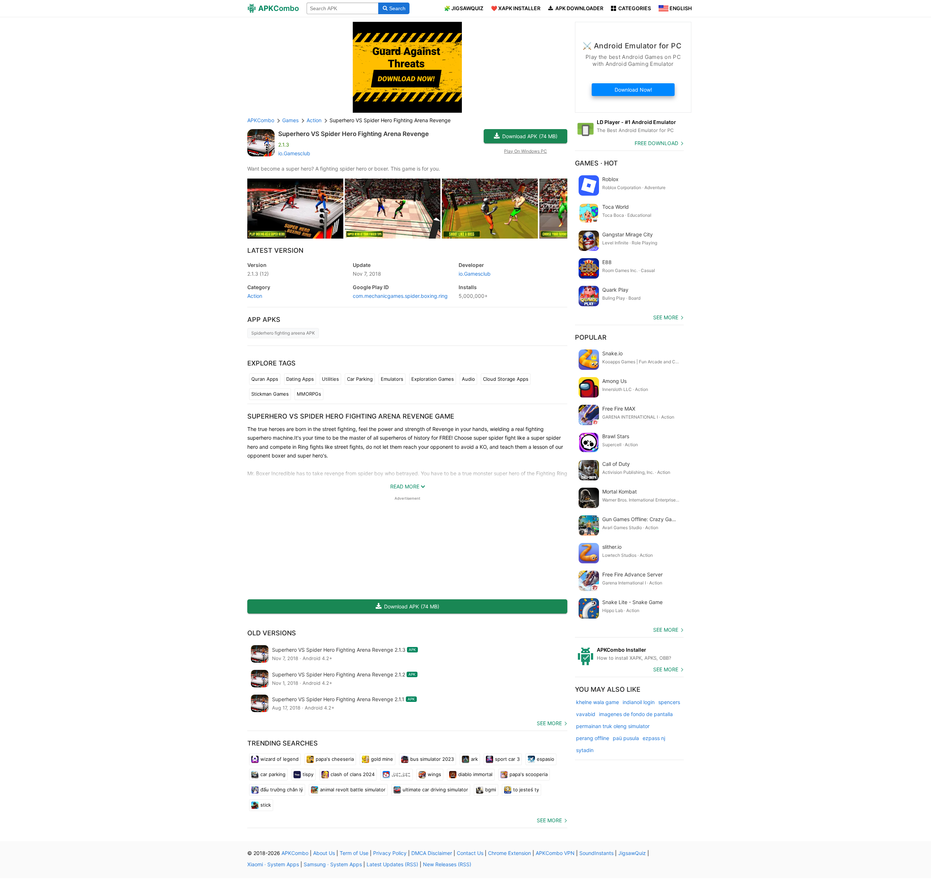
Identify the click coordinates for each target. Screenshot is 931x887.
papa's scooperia (529, 774)
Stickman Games (270, 394)
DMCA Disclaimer (431, 853)
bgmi (490, 789)
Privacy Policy (390, 853)
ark (474, 759)
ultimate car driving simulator (435, 789)
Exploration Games (432, 379)
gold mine (382, 759)
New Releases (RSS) (447, 864)
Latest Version (275, 250)
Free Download (656, 143)
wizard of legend (279, 759)
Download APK (530, 136)
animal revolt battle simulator (352, 789)
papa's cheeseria (335, 759)
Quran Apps (264, 379)
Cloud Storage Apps (505, 379)
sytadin (585, 750)
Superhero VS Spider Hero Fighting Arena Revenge (353, 133)
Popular (591, 337)
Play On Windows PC (525, 151)
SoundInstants (596, 853)
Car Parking (360, 379)
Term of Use (354, 853)
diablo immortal (475, 774)
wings (434, 774)
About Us (324, 853)
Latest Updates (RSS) (392, 864)
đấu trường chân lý (281, 789)
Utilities (330, 379)
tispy (308, 774)
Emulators (392, 379)
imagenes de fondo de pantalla (636, 714)
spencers (669, 702)
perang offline (592, 738)
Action (254, 296)
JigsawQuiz (632, 853)
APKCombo (260, 120)
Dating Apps (300, 379)
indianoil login (639, 702)
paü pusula (626, 738)
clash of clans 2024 (353, 774)
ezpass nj (654, 738)
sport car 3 (507, 759)
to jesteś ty (526, 789)
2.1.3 (258, 274)
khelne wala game (597, 702)
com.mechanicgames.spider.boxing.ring (400, 296)
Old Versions (271, 633)
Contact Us (470, 853)
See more (549, 723)
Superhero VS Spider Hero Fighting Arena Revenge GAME (350, 416)
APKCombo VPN (555, 853)
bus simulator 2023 (432, 759)
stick (265, 805)
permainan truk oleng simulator (613, 726)
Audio (468, 379)
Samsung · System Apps (333, 864)
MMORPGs (309, 394)
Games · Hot (596, 163)
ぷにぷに (401, 774)
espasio (545, 759)
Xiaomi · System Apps (273, 864)
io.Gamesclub (294, 153)
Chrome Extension (509, 853)
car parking (272, 774)
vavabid (585, 714)
